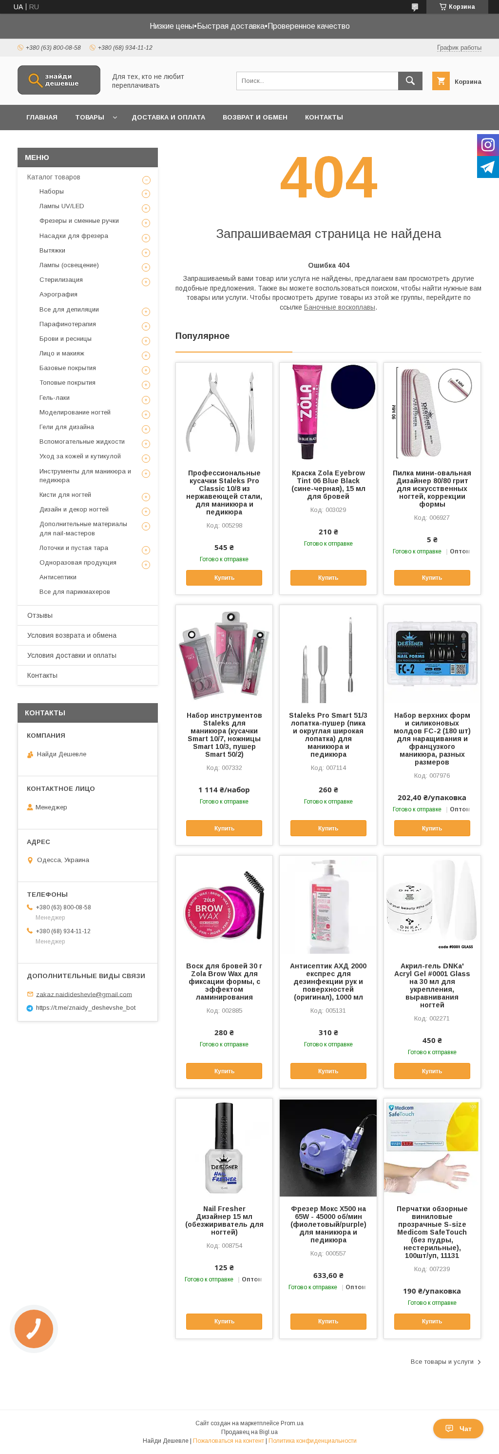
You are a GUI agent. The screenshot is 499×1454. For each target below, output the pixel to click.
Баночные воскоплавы (339, 307)
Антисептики (58, 577)
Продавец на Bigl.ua (249, 1432)
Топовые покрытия (67, 382)
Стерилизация (61, 279)
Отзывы (40, 615)
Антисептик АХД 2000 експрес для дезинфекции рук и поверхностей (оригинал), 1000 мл (328, 981)
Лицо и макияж (61, 353)
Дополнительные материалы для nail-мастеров (83, 528)
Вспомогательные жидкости (82, 441)
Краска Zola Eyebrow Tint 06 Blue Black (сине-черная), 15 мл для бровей (328, 484)
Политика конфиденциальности (313, 1440)
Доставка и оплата (168, 117)
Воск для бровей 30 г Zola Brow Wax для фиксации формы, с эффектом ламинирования (224, 981)
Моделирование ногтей (75, 412)
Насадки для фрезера (73, 235)
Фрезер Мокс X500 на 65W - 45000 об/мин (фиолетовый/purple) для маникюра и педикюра (328, 1224)
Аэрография (58, 294)
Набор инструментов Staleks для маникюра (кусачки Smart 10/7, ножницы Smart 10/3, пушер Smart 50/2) (224, 734)
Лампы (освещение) (69, 265)
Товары (89, 117)
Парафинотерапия (67, 324)
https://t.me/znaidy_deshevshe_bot (85, 1007)
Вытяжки (52, 250)
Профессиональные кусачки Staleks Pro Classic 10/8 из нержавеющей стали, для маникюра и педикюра (224, 492)
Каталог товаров (53, 177)
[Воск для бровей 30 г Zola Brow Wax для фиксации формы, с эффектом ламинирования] (224, 904)
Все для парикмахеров (74, 591)
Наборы (51, 191)
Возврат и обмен (255, 117)
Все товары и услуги (442, 1361)
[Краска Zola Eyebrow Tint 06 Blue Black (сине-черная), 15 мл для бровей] (328, 411)
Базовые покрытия (67, 368)
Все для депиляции (69, 309)
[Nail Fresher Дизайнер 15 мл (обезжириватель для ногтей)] (224, 1147)
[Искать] (410, 81)
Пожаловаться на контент (228, 1440)
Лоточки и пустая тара (73, 547)
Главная (42, 117)
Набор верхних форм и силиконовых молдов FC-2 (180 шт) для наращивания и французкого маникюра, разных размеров (432, 738)
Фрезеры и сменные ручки (79, 220)
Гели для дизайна (66, 427)
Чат (466, 1429)
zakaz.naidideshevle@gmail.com (84, 994)
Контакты (324, 117)
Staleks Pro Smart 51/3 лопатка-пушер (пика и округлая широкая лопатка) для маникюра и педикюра (328, 734)
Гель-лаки (54, 397)
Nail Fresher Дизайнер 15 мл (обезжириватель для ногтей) (224, 1220)
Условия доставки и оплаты (71, 655)
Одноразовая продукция (77, 562)
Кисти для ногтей (65, 494)
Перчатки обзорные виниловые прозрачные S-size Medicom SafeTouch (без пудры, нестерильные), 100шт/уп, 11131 (432, 1232)
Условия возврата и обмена (71, 635)
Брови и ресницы (65, 338)
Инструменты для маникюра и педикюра (85, 476)
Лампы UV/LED (61, 206)
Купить (224, 577)
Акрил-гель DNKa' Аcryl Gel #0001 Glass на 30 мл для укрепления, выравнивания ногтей (432, 985)
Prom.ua (292, 1423)
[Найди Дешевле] (59, 92)
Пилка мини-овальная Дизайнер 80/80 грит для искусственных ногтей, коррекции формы (432, 488)
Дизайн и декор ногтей (74, 509)
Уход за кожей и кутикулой (80, 456)
